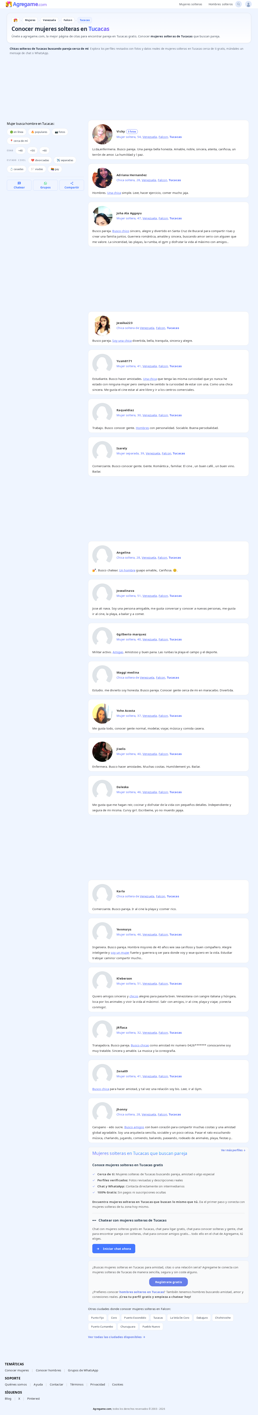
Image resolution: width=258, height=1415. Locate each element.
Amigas (118, 652)
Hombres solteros (221, 4)
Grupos (45, 187)
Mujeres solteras (190, 4)
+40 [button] (20, 150)
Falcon (163, 137)
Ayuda (38, 1384)
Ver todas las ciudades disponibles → (116, 1337)
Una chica (114, 193)
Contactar (56, 1384)
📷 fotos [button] (60, 132)
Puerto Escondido (135, 1317)
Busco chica (100, 1089)
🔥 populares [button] (39, 132)
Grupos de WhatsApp (83, 1370)
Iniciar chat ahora (114, 1249)
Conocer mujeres (17, 1370)
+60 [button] (44, 150)
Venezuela (150, 137)
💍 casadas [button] (16, 169)
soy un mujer (120, 952)
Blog (8, 1398)
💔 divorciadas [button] (40, 160)
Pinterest (33, 1398)
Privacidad (97, 1384)
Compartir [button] (71, 187)
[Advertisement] (128, 88)
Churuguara (128, 1326)
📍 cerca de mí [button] (19, 141)
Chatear (19, 187)
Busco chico (120, 231)
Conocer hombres (48, 1370)
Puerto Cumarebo (102, 1326)
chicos (133, 996)
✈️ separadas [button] (65, 160)
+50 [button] (32, 150)
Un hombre (127, 570)
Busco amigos (134, 1127)
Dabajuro (202, 1317)
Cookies (117, 1384)
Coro (114, 1317)
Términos (76, 1384)
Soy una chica (122, 341)
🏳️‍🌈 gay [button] (55, 169)
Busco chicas (140, 1045)
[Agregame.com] (15, 20)
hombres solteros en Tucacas (141, 1292)
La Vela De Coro (179, 1317)
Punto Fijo (97, 1317)
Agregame (30, 4)
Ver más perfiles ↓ (233, 1150)
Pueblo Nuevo (151, 1326)
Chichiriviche (223, 1317)
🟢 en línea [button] (16, 132)
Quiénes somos (16, 1384)
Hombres (142, 428)
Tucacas (158, 1317)
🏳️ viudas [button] (37, 169)
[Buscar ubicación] (238, 4)
